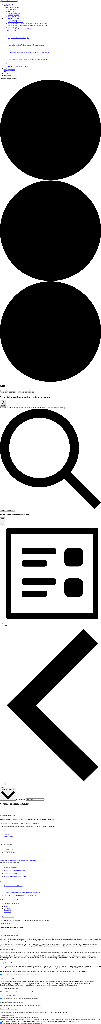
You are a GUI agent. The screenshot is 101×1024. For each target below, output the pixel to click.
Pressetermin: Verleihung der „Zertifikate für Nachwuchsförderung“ (27, 819)
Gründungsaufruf (8, 849)
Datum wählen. (21, 799)
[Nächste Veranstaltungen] (5, 784)
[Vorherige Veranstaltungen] (52, 782)
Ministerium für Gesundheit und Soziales (15, 870)
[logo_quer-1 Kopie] (9, 1)
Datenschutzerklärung (7, 1015)
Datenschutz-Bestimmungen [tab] (9, 1009)
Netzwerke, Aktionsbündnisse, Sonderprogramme (17, 889)
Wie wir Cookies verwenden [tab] (9, 936)
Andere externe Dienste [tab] (7, 978)
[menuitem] (52, 4)
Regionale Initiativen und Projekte (18, 38)
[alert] (50, 391)
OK (1, 923)
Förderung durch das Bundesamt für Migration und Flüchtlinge (21, 28)
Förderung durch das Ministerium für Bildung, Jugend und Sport (28, 25)
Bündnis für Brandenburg (11, 867)
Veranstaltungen (8, 836)
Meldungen (7, 834)
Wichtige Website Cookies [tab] (8, 949)
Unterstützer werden (9, 852)
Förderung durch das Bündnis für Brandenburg (16, 21)
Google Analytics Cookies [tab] (8, 963)
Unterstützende (8, 851)
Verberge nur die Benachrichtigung (27, 1017)
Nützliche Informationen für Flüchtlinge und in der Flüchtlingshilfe (22, 892)
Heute (2, 787)
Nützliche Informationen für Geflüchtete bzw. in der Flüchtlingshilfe (29, 52)
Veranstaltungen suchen (7, 510)
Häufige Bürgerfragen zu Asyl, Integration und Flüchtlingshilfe (27, 59)
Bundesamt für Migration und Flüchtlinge (15, 876)
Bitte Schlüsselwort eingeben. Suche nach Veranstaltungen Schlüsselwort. (23, 407)
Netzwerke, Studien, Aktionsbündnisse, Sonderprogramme (26, 45)
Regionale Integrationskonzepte (18, 66)
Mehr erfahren (6, 923)
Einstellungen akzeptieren (8, 1017)
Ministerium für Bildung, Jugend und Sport (15, 873)
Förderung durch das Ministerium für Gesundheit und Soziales (27, 23)
